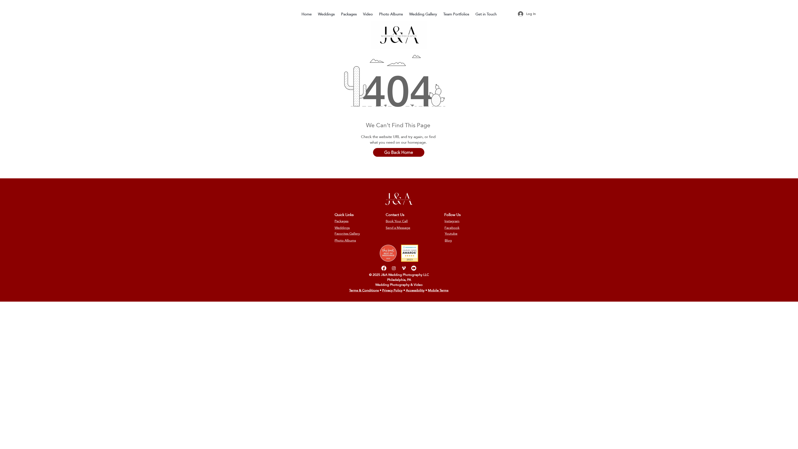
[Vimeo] (403, 268)
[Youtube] (413, 268)
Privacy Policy (392, 290)
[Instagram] (393, 268)
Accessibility (415, 290)
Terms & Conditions (364, 290)
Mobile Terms (438, 290)
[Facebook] (383, 268)
